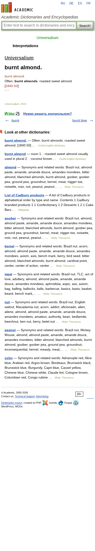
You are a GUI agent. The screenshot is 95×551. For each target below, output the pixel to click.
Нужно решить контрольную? (47, 113)
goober (10, 218)
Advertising (42, 396)
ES (80, 3)
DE (71, 3)
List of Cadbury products (24, 195)
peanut (10, 330)
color (9, 358)
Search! (85, 25)
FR (88, 3)
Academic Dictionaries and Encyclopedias (39, 17)
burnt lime (79, 120)
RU (63, 3)
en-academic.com (17, 7)
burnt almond (15, 154)
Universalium (47, 38)
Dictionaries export (11, 402)
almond (10, 167)
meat (8, 274)
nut (7, 302)
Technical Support (25, 396)
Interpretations (25, 46)
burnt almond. (16, 140)
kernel (9, 246)
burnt (15, 120)
